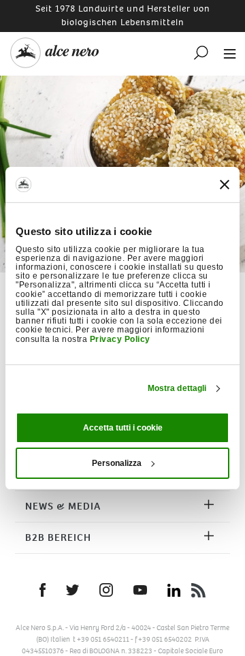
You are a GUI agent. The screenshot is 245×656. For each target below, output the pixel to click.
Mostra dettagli (177, 388)
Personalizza (117, 463)
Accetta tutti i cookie (123, 428)
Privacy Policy (120, 338)
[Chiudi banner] (224, 184)
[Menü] (226, 53)
